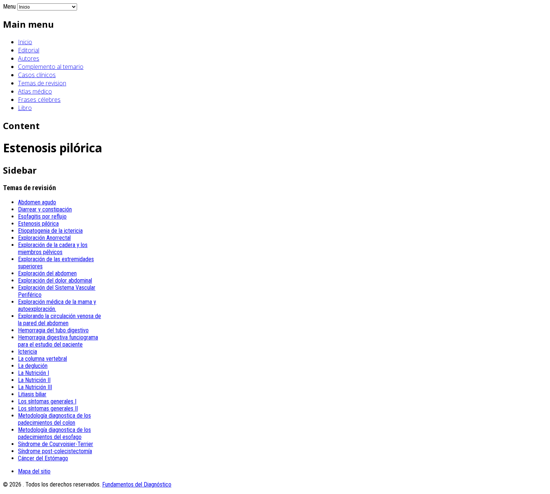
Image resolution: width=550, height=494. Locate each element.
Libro (25, 108)
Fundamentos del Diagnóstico (136, 484)
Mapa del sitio (34, 471)
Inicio (25, 42)
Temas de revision (42, 83)
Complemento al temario (50, 66)
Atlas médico (35, 91)
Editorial (28, 50)
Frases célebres (39, 99)
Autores (28, 58)
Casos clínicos (37, 75)
